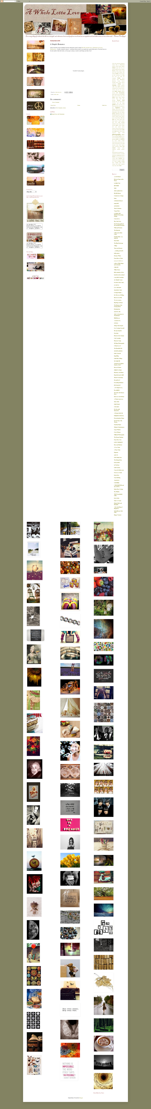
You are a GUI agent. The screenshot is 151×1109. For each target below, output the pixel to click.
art (116, 69)
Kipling (117, 116)
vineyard (113, 159)
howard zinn (120, 109)
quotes (117, 139)
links (123, 118)
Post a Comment (55, 102)
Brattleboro (122, 79)
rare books (114, 140)
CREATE (116, 267)
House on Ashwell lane (119, 396)
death (113, 91)
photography (116, 134)
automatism (116, 206)
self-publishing (117, 143)
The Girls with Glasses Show (119, 393)
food (123, 100)
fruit (117, 103)
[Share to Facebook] (70, 92)
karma (123, 115)
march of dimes (118, 121)
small (123, 143)
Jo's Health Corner (118, 280)
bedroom (120, 73)
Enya (113, 95)
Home (79, 105)
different (123, 91)
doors (113, 94)
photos (123, 134)
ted (121, 153)
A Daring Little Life (118, 413)
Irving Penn (122, 113)
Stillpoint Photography (119, 434)
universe (123, 156)
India (120, 112)
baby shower (116, 72)
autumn (120, 70)
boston (123, 78)
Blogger (81, 1097)
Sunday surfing (121, 147)
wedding (119, 161)
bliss (121, 75)
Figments (116, 452)
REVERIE (116, 185)
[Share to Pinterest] (72, 92)
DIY (117, 92)
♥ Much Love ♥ (117, 346)
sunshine (118, 149)
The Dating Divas (118, 460)
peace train (119, 131)
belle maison (117, 253)
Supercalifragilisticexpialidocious (118, 152)
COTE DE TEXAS (118, 201)
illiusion (118, 110)
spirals (113, 146)
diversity (113, 92)
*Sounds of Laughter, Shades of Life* (119, 364)
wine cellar (116, 165)
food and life (117, 462)
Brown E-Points (117, 367)
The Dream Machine (118, 437)
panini (115, 129)
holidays (113, 109)
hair (113, 107)
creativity (113, 89)
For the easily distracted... (117, 409)
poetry (120, 136)
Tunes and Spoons (118, 248)
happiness (117, 107)
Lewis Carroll (115, 118)
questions (114, 139)
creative (123, 88)
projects (123, 137)
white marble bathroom (120, 164)
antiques (114, 67)
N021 (115, 188)
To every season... (118, 300)
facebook (118, 95)
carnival (123, 82)
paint (113, 129)
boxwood (113, 79)
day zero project (121, 89)
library (119, 118)
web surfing (114, 161)
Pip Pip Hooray (117, 193)
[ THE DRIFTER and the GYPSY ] (119, 485)
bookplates (114, 78)
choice (123, 84)
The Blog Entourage (118, 243)
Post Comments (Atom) (61, 107)
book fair (122, 76)
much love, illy (117, 311)
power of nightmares (115, 137)
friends (123, 101)
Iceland (116, 110)
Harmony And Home (118, 372)
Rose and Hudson (118, 445)
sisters (121, 143)
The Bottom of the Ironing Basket (118, 305)
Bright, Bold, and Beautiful (118, 503)
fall (123, 95)
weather (122, 159)
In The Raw (116, 465)
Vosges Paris (117, 211)
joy (115, 115)
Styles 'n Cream (117, 500)
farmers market (118, 97)
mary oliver (114, 122)
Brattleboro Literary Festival (118, 81)
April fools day (121, 67)
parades (118, 129)
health (123, 107)
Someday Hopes (117, 424)
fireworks (113, 100)
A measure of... (117, 320)
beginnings (118, 75)
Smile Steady (117, 404)
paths (113, 131)
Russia (117, 142)
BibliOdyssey (117, 318)
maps (123, 119)
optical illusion (118, 128)
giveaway (116, 106)
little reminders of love (119, 272)
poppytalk (116, 203)
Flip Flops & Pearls (118, 302)
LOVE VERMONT (118, 442)
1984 (113, 63)
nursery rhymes (121, 126)
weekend (113, 164)
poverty (123, 136)
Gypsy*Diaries (117, 429)
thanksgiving (119, 155)
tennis (123, 153)
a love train (116, 63)
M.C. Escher (117, 119)
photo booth (121, 132)
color (119, 86)
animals (123, 66)
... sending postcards (118, 250)
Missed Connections (118, 377)
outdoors (122, 128)
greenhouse (122, 106)
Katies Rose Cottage (118, 489)
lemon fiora (116, 475)
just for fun (120, 115)
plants (117, 136)
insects (113, 113)
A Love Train (117, 447)
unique (120, 156)
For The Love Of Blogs (119, 295)
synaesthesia (114, 153)
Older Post (104, 105)
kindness (113, 116)
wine (113, 165)
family (113, 97)
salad (119, 142)
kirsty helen (116, 498)
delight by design (118, 370)
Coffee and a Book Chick (118, 233)
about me (123, 63)
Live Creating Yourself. (119, 328)
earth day (116, 94)
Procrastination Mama (119, 418)
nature (123, 125)
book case (117, 76)
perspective (114, 132)
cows (118, 88)
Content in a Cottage (118, 196)
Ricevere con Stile (118, 297)
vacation (113, 158)
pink (115, 136)
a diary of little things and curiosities (119, 264)
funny (123, 103)
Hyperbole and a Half (119, 375)
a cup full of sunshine (119, 277)
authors (117, 70)
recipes (123, 140)
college (116, 86)
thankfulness (114, 155)
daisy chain (116, 401)
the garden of (117, 380)
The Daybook (117, 230)
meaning (122, 122)
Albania (113, 64)
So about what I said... (119, 282)
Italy (113, 115)
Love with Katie (117, 287)
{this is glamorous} (118, 190)
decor (116, 91)
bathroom (113, 73)
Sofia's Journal (117, 353)
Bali (123, 72)
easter (119, 94)
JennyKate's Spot (118, 290)
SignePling (116, 356)
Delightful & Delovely (119, 415)
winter (120, 165)
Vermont (120, 158)
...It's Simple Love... (118, 387)
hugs (123, 109)
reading (119, 140)
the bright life (117, 361)
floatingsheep (117, 309)
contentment (122, 86)
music (117, 125)
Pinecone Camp (117, 341)
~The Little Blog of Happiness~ (118, 507)
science (121, 142)
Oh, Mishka (116, 491)
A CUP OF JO (117, 176)
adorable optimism (118, 351)
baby (113, 72)
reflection (113, 142)
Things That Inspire (118, 325)
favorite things (115, 98)
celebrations (114, 84)
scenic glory (116, 406)
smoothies (114, 145)
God (119, 106)
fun (120, 103)
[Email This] (65, 92)
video (123, 158)
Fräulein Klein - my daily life (118, 237)
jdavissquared (117, 385)
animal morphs (118, 66)
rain (119, 139)
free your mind (119, 101)
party (123, 129)
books (55, 94)
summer (114, 147)
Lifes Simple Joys (118, 457)
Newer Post (53, 105)
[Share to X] (68, 92)
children (119, 84)
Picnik (113, 136)
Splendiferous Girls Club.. (118, 511)
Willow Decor (117, 270)
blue (113, 76)
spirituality (117, 146)
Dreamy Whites (117, 256)
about (120, 63)
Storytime (116, 333)
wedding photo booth (119, 162)
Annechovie (116, 480)
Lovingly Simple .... (118, 292)
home (117, 109)
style (123, 146)
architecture (114, 69)
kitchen (120, 116)
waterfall (119, 159)
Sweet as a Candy (118, 472)
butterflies (114, 82)
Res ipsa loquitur (118, 330)
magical (121, 119)
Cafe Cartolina (117, 338)
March (113, 121)
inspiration (118, 113)
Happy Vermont (117, 515)
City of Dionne (117, 432)
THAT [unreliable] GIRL (118, 494)
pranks (120, 137)
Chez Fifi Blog (117, 477)
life (121, 118)
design (119, 91)
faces (122, 95)
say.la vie (116, 455)
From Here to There (118, 258)
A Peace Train (117, 450)
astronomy (119, 69)
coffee (113, 86)
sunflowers (114, 149)
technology (119, 153)
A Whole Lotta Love (118, 399)
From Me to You (117, 440)
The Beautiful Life (118, 348)
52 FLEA (116, 323)
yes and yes (116, 285)
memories (114, 123)
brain (118, 79)
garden (114, 104)
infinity (123, 112)
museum (113, 125)
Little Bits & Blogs (118, 358)
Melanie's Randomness (119, 427)
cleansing (122, 85)
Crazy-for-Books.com (119, 470)
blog (123, 75)
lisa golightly (117, 390)
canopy (120, 82)
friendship (114, 103)
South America (121, 145)
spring (121, 146)
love (113, 119)
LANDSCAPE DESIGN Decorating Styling (118, 215)
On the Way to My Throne (118, 421)
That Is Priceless (117, 208)
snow (117, 145)
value (117, 158)
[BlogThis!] (67, 92)
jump (117, 115)
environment (122, 94)
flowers (118, 100)
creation (120, 88)
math (57, 94)
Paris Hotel (116, 240)
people (123, 131)
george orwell (118, 104)
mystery (120, 125)
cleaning (118, 85)
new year (114, 126)
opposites (114, 128)
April (117, 67)
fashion (123, 97)
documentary (121, 92)
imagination (122, 110)
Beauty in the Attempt (119, 335)
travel (113, 157)
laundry (123, 116)
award (123, 70)
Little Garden (117, 467)
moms (117, 123)
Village (115, 245)
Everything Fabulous (118, 382)
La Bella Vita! (117, 183)
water (117, 159)
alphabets (113, 66)
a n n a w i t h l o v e (118, 261)
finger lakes (122, 98)
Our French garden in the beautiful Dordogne (119, 224)
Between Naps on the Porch (118, 180)
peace (115, 131)
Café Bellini (116, 482)
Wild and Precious (118, 227)
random (122, 139)
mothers (120, 123)
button (117, 82)
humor (113, 110)
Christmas (114, 85)
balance (121, 72)
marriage (123, 121)
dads (117, 89)
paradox (120, 129)
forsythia (113, 101)
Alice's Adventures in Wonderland (119, 314)
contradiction (114, 88)
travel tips (117, 156)
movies (123, 123)
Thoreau (123, 155)
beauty (117, 73)
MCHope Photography (119, 343)
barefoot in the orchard (119, 275)
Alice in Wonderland (120, 64)
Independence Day (115, 112)
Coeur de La (117, 219)
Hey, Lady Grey (117, 221)
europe (115, 95)
